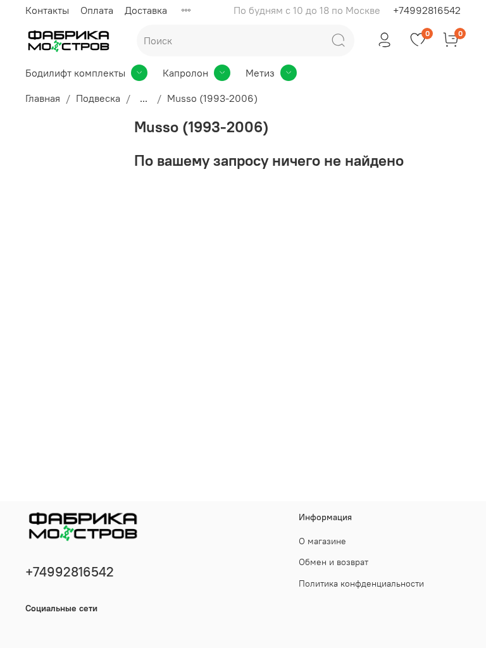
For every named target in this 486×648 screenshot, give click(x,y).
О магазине (322, 541)
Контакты (47, 10)
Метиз (260, 72)
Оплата (96, 10)
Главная (42, 98)
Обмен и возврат (333, 562)
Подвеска (98, 98)
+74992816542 (427, 10)
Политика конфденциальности (361, 583)
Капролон (185, 72)
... (143, 98)
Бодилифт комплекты (75, 72)
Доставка (146, 10)
